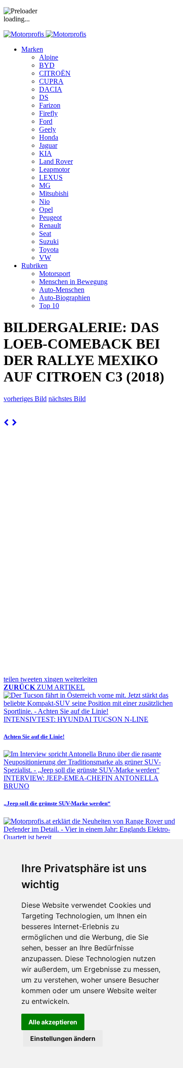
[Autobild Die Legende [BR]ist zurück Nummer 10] (14, 422)
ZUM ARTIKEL (44, 687)
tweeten (32, 679)
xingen (54, 679)
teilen (12, 679)
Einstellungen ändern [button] (62, 1038)
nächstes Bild (67, 398)
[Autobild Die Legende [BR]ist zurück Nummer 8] (6, 422)
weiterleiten (81, 679)
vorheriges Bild (25, 398)
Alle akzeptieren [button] (52, 1022)
